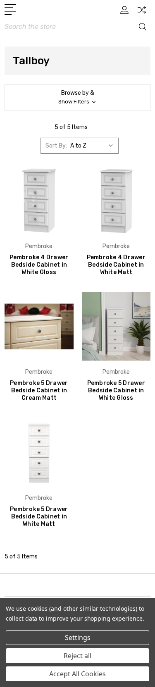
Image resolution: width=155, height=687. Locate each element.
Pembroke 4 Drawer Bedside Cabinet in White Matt (116, 265)
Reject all (77, 655)
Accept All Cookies (77, 673)
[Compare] (141, 12)
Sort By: (56, 145)
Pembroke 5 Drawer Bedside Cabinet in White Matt (39, 517)
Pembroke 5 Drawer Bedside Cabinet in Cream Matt (39, 390)
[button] (77, 97)
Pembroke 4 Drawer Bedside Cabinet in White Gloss (39, 265)
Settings (78, 637)
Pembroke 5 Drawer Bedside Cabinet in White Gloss (116, 390)
